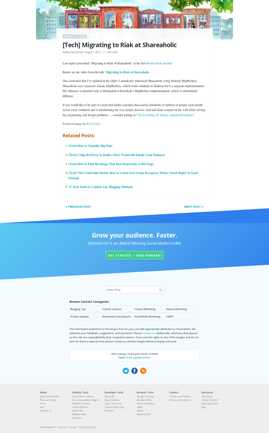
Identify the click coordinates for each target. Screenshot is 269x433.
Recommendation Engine (85, 399)
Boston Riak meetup (159, 63)
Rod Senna (93, 123)
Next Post (193, 207)
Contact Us (45, 410)
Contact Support (210, 399)
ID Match (109, 410)
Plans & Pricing (48, 399)
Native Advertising (176, 309)
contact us (149, 333)
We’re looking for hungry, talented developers (166, 115)
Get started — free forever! (134, 255)
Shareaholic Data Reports (116, 316)
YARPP (169, 316)
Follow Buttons (80, 407)
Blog (203, 407)
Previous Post (78, 207)
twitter (126, 371)
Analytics (77, 417)
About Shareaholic (49, 396)
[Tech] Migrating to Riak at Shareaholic (120, 44)
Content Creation (112, 309)
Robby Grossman (73, 52)
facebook (134, 371)
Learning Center (210, 403)
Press (43, 403)
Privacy (72, 427)
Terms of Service (87, 427)
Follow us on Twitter (180, 396)
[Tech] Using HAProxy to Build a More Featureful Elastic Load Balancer (117, 154)
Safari (140, 407)
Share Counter (112, 399)
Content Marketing (145, 309)
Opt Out (62, 427)
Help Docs (206, 396)
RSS (143, 371)
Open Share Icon (113, 403)
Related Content (80, 403)
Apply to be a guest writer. (134, 357)
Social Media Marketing (147, 316)
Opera (140, 410)
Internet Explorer (146, 403)
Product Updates (75, 36)
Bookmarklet (143, 414)
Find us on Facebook (180, 399)
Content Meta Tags (114, 407)
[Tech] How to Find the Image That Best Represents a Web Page (111, 164)
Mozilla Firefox (144, 399)
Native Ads (77, 410)
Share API (110, 396)
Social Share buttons (83, 396)
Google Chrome (145, 396)
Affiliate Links (79, 414)
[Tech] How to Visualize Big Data (90, 145)
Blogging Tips (78, 309)
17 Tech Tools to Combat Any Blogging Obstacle (101, 186)
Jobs (42, 407)
